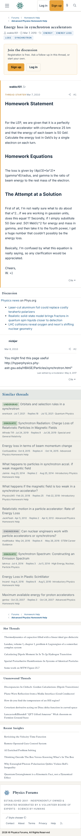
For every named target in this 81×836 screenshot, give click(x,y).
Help (53, 823)
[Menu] (7, 6)
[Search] (74, 5)
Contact (10, 823)
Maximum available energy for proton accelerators (38, 595)
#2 (74, 349)
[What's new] (67, 5)
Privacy (43, 823)
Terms (31, 823)
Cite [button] (71, 280)
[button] (69, 94)
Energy (48, 33)
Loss (8, 37)
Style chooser (15, 817)
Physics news (10, 300)
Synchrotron (23, 37)
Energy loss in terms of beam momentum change (37, 446)
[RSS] (61, 823)
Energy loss (64, 33)
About (21, 823)
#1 (74, 94)
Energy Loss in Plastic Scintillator (25, 577)
